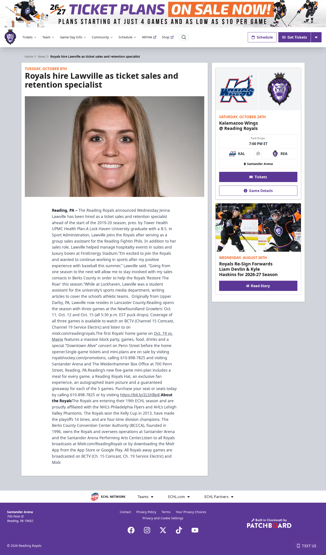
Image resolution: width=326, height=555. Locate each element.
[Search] (183, 37)
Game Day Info (71, 37)
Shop (165, 37)
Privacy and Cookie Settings (163, 518)
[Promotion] (163, 13)
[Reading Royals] (10, 37)
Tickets (27, 37)
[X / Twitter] (163, 530)
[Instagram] (147, 530)
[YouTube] (195, 530)
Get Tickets (297, 37)
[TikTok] (179, 530)
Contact (125, 512)
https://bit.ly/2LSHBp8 (140, 394)
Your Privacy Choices (191, 512)
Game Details (261, 190)
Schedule (125, 37)
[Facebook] (131, 530)
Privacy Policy (146, 512)
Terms (166, 512)
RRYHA (147, 37)
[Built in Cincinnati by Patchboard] (269, 523)
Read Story (260, 285)
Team (46, 37)
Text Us (309, 545)
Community (100, 37)
